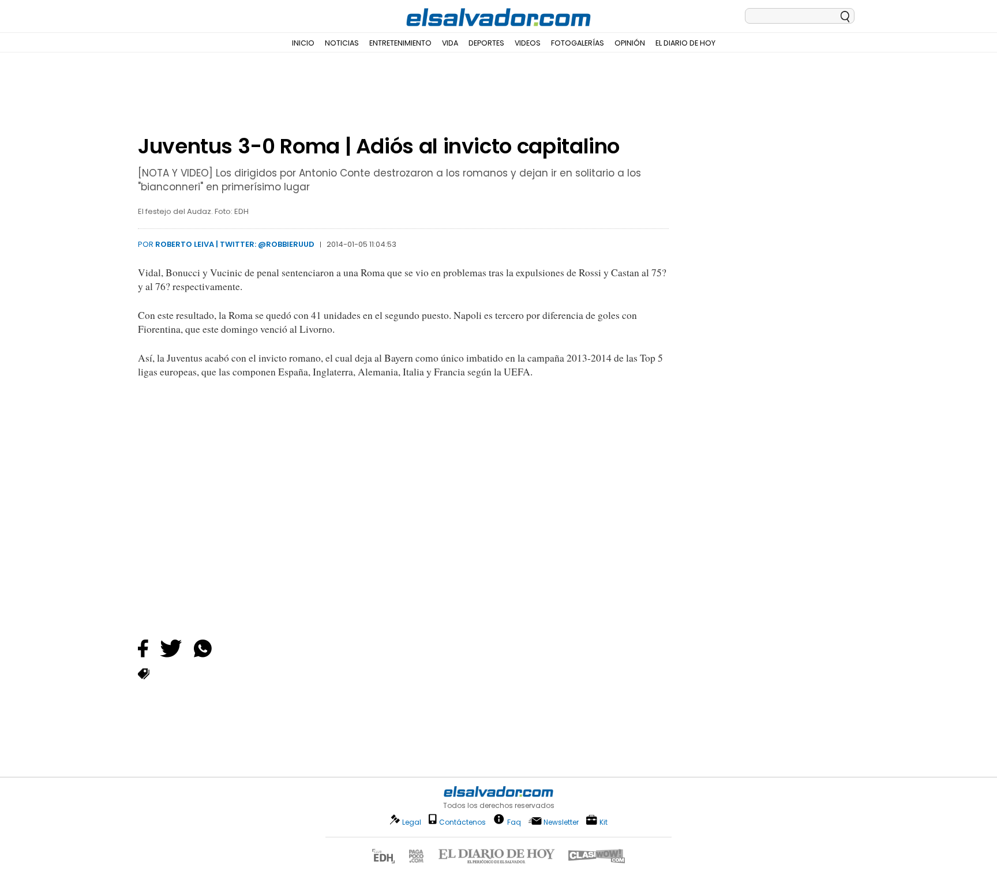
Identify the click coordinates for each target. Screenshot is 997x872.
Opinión (629, 43)
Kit (603, 821)
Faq (514, 821)
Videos (528, 43)
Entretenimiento (400, 43)
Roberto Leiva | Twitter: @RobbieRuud (234, 244)
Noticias (342, 43)
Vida (450, 43)
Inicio (303, 43)
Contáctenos (462, 822)
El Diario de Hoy (685, 43)
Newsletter (561, 822)
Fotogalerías (577, 43)
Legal (411, 822)
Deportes (486, 43)
